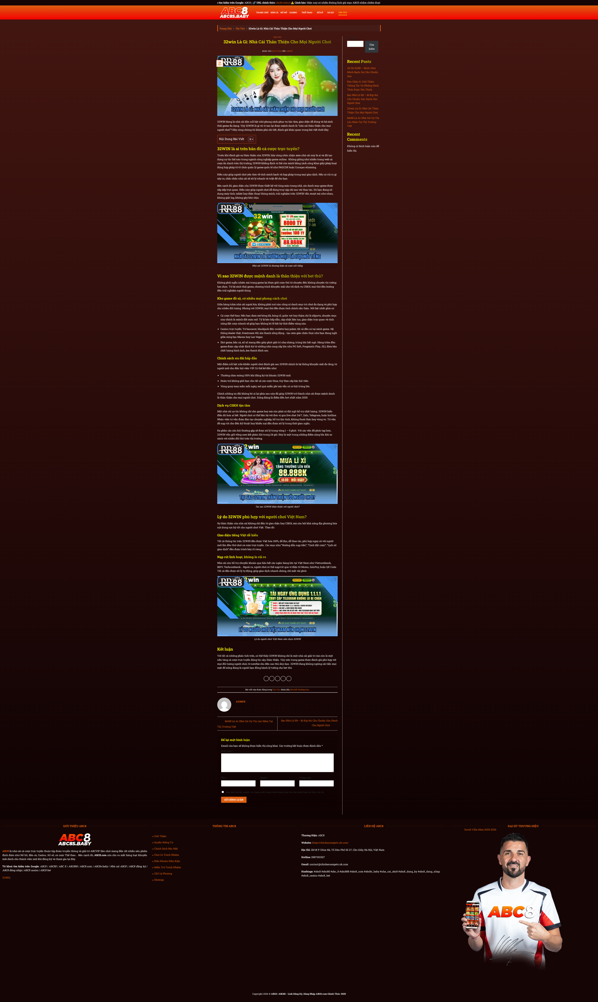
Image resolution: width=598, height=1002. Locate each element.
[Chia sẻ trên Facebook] (266, 678)
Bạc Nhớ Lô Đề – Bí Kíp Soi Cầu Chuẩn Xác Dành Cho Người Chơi (362, 99)
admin (289, 51)
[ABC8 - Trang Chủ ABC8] (234, 12)
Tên (224, 777)
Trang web (305, 777)
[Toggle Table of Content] (249, 139)
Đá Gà (330, 12)
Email (264, 777)
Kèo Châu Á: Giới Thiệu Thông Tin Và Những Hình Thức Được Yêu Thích (363, 85)
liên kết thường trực (299, 689)
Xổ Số (320, 12)
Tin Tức (342, 12)
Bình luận (227, 750)
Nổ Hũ (283, 12)
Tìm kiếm (352, 38)
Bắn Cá (274, 12)
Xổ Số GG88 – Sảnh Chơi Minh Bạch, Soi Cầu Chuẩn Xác (362, 72)
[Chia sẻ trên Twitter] (271, 678)
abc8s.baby (221, 2)
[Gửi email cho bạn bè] (277, 678)
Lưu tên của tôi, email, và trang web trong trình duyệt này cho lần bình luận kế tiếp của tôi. (275, 792)
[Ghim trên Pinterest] (283, 678)
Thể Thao (307, 12)
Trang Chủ (262, 12)
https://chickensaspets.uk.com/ (330, 842)
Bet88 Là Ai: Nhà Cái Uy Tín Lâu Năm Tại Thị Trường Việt (363, 121)
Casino (293, 12)
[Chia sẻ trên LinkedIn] (288, 678)
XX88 (5, 877)
